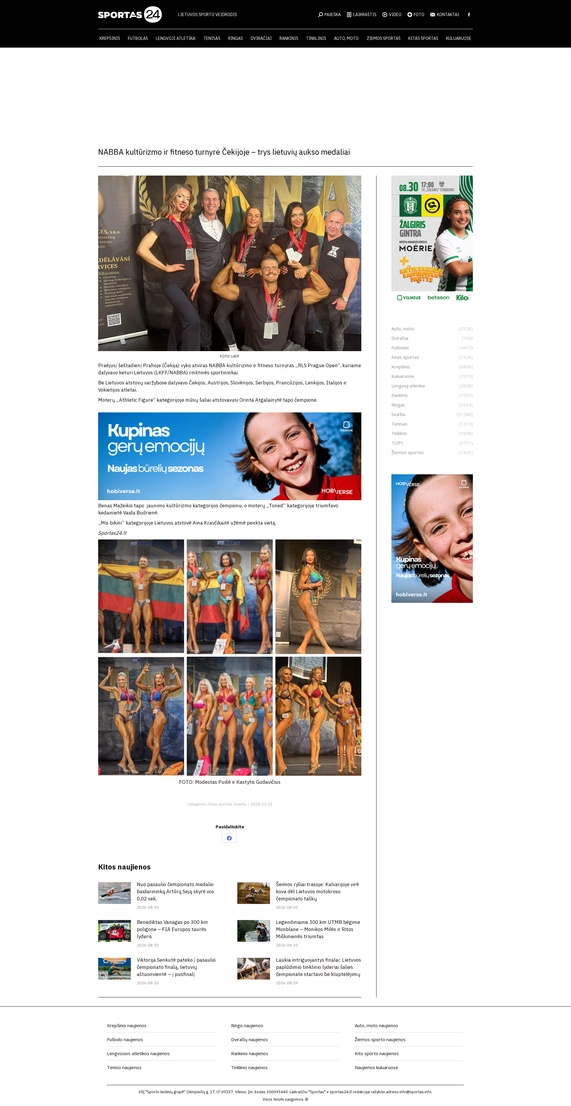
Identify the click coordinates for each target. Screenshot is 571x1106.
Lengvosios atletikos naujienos (138, 1053)
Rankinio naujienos (249, 1053)
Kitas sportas (220, 804)
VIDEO (395, 14)
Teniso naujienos (124, 1067)
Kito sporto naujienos (377, 1053)
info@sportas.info (415, 1091)
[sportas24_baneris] (432, 601)
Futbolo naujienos (125, 1039)
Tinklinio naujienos (249, 1067)
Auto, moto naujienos (376, 1025)
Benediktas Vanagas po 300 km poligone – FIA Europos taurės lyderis (172, 929)
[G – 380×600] (432, 303)
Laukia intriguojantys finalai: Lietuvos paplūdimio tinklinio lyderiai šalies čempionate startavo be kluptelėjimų (318, 967)
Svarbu (240, 804)
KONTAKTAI (448, 14)
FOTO (419, 14)
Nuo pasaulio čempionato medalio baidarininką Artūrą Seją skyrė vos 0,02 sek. (175, 891)
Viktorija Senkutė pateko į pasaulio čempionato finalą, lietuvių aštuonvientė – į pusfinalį (176, 967)
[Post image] (114, 893)
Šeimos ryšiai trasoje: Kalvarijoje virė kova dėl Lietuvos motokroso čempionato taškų (317, 891)
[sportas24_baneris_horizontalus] (229, 498)
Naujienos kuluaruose (376, 1067)
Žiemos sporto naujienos (380, 1039)
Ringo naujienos (247, 1025)
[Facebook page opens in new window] (469, 14)
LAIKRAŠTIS (365, 14)
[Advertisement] (285, 92)
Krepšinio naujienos (127, 1025)
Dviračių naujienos (249, 1039)
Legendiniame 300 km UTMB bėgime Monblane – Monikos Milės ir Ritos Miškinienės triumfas (318, 929)
